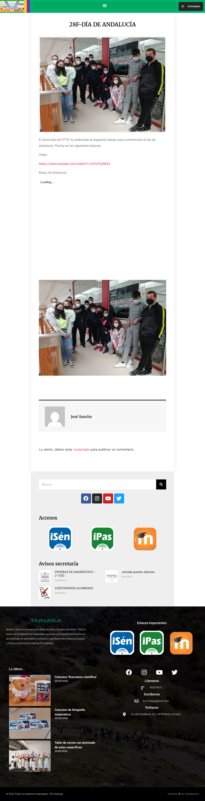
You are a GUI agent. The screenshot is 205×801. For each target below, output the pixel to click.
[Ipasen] (102, 538)
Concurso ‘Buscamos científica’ (76, 677)
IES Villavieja (46, 620)
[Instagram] (97, 498)
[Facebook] (86, 498)
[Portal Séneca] (60, 538)
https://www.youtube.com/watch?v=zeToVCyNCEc (75, 164)
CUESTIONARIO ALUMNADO (74, 588)
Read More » (61, 580)
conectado (81, 449)
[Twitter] (119, 498)
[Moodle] (145, 538)
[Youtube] (108, 498)
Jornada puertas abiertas (138, 572)
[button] (105, 5)
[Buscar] (161, 484)
